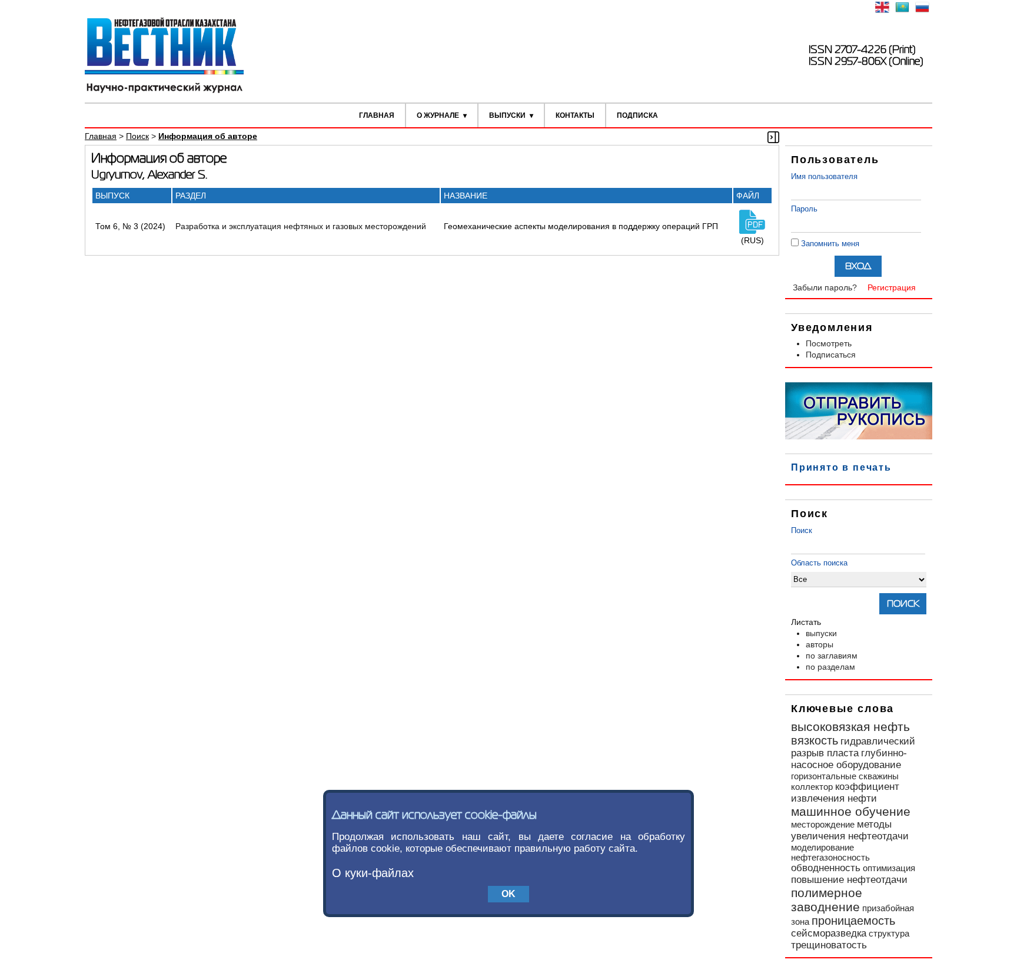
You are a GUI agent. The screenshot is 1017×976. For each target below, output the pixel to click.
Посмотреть (829, 343)
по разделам (830, 666)
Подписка (637, 115)
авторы (819, 644)
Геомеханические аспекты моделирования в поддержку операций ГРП (581, 226)
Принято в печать (841, 467)
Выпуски (507, 115)
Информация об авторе (207, 136)
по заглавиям (832, 655)
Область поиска (819, 562)
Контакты (575, 115)
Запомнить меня (830, 243)
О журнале (438, 115)
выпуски (821, 633)
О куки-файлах (373, 872)
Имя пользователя (824, 176)
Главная (376, 115)
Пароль (804, 208)
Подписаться (831, 354)
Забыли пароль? (825, 287)
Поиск (801, 530)
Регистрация (892, 287)
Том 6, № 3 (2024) (130, 226)
